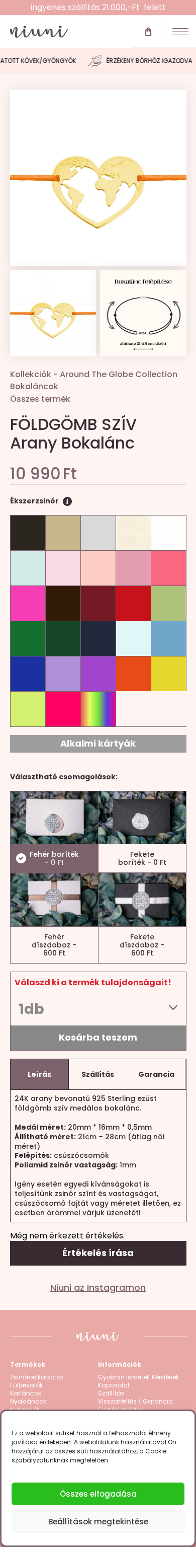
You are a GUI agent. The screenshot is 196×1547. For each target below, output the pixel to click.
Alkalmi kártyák (98, 743)
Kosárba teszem (98, 1037)
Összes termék (40, 399)
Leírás (39, 1074)
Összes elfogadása (98, 1494)
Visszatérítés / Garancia (135, 1401)
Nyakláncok (28, 1401)
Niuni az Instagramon (98, 1288)
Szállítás (97, 1074)
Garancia (156, 1074)
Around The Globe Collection (118, 374)
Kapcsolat (114, 1385)
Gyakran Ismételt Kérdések (138, 1377)
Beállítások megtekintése (98, 1521)
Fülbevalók (26, 1385)
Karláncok (25, 1393)
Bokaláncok (34, 386)
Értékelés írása (98, 1252)
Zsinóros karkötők (36, 1377)
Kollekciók (30, 374)
